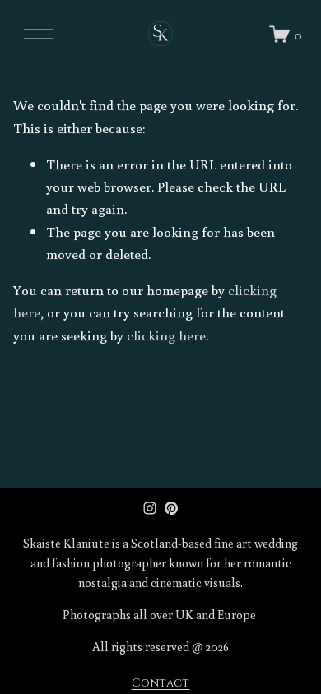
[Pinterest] (171, 508)
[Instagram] (149, 508)
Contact (161, 684)
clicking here (166, 335)
